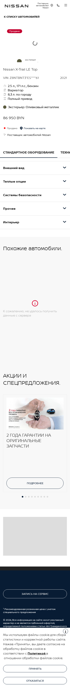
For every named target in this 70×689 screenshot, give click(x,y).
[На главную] (16, 5)
